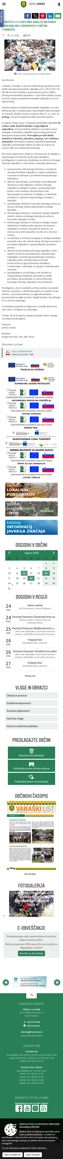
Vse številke (30, 874)
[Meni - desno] (59, 3)
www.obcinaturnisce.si (31, 1035)
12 (24, 573)
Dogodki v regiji (31, 597)
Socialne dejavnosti (18, 710)
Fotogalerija (31, 885)
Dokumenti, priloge (12, 344)
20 (31, 578)
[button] (9, 905)
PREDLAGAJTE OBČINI (31, 740)
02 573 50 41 (33, 1025)
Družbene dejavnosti (19, 703)
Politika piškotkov (38, 1148)
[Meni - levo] (4, 3)
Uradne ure (31, 1046)
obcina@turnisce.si (31, 1031)
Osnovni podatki (31, 1004)
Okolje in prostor (17, 695)
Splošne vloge (15, 718)
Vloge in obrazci (31, 687)
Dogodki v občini (31, 545)
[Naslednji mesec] (53, 552)
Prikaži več (30, 676)
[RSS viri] (44, 1108)
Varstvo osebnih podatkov (22, 726)
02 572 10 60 (33, 1022)
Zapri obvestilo (33, 1154)
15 (46, 573)
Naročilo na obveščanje (31, 953)
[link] (27, 16)
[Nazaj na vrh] (31, 995)
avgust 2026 (31, 553)
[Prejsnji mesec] (9, 552)
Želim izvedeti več (12, 1154)
